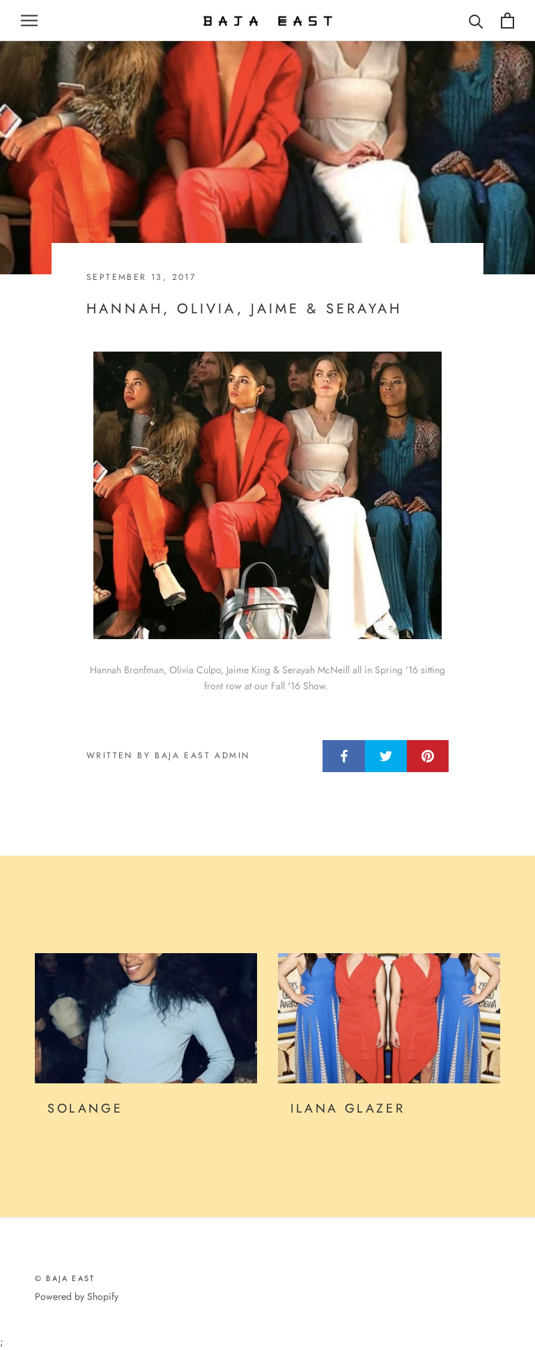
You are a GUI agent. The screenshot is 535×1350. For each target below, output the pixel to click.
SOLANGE (85, 1108)
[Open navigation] (29, 20)
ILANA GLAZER (347, 1108)
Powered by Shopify (76, 1296)
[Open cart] (507, 21)
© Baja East (65, 1278)
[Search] (476, 20)
